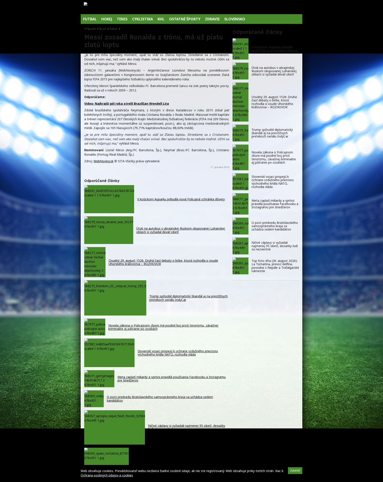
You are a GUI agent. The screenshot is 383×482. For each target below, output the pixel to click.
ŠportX (91, 28)
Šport (102, 28)
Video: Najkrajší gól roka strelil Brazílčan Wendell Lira (126, 103)
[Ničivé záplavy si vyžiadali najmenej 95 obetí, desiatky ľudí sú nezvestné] (240, 246)
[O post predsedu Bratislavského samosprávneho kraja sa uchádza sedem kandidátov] (240, 226)
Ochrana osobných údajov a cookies (107, 475)
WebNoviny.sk (103, 161)
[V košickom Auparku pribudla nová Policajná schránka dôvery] (240, 49)
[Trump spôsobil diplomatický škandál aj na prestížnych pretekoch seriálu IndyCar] (240, 133)
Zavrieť (295, 470)
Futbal (113, 28)
